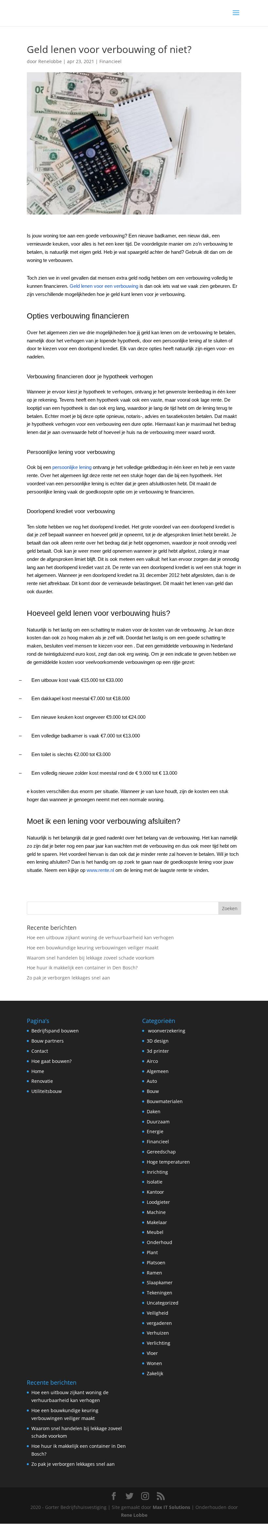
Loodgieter (158, 1202)
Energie (155, 1131)
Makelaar (157, 1222)
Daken (153, 1111)
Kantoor (155, 1192)
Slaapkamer (160, 1282)
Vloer (152, 1353)
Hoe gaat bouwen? (51, 1061)
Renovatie (42, 1081)
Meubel (155, 1232)
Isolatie (154, 1182)
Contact (39, 1051)
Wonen (154, 1363)
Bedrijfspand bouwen (55, 1031)
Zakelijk (155, 1373)
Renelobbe (50, 61)
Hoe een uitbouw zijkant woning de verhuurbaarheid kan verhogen (100, 937)
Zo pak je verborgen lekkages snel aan (68, 978)
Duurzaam (158, 1121)
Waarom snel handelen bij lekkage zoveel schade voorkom (90, 958)
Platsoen (156, 1262)
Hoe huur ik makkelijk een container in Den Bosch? (82, 967)
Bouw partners (47, 1041)
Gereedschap (161, 1152)
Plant (152, 1252)
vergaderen (159, 1323)
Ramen (154, 1273)
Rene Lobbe (134, 1515)
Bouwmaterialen (165, 1101)
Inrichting (157, 1172)
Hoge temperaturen (168, 1162)
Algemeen (158, 1071)
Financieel (110, 61)
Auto (152, 1081)
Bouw (153, 1091)
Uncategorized (162, 1303)
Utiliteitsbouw (46, 1091)
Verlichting (158, 1343)
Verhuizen (158, 1333)
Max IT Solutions (171, 1507)
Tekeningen (159, 1293)
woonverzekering (166, 1031)
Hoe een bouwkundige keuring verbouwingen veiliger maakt (93, 947)
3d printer (158, 1051)
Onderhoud (159, 1242)
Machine (156, 1212)
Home (37, 1071)
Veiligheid (157, 1313)
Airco (152, 1061)
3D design (158, 1041)
